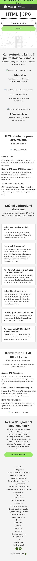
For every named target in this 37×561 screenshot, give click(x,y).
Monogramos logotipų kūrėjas (18, 486)
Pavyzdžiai (18, 528)
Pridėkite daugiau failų (18, 23)
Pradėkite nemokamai (18, 454)
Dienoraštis (18, 531)
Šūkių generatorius (18, 484)
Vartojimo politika (18, 537)
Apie (18, 539)
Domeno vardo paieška (18, 514)
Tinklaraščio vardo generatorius (18, 481)
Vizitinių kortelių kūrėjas (19, 506)
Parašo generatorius (18, 500)
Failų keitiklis (18, 498)
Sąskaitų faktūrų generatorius (18, 512)
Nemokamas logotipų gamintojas (18, 472)
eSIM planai (19, 503)
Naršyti (18, 495)
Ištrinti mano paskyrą (18, 534)
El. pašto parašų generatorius (18, 509)
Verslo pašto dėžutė (18, 517)
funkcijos (19, 525)
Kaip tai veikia (18, 523)
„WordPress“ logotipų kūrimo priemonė (18, 489)
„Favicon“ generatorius (18, 478)
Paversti (18, 28)
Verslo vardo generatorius (18, 475)
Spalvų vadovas (18, 492)
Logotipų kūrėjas (18, 470)
